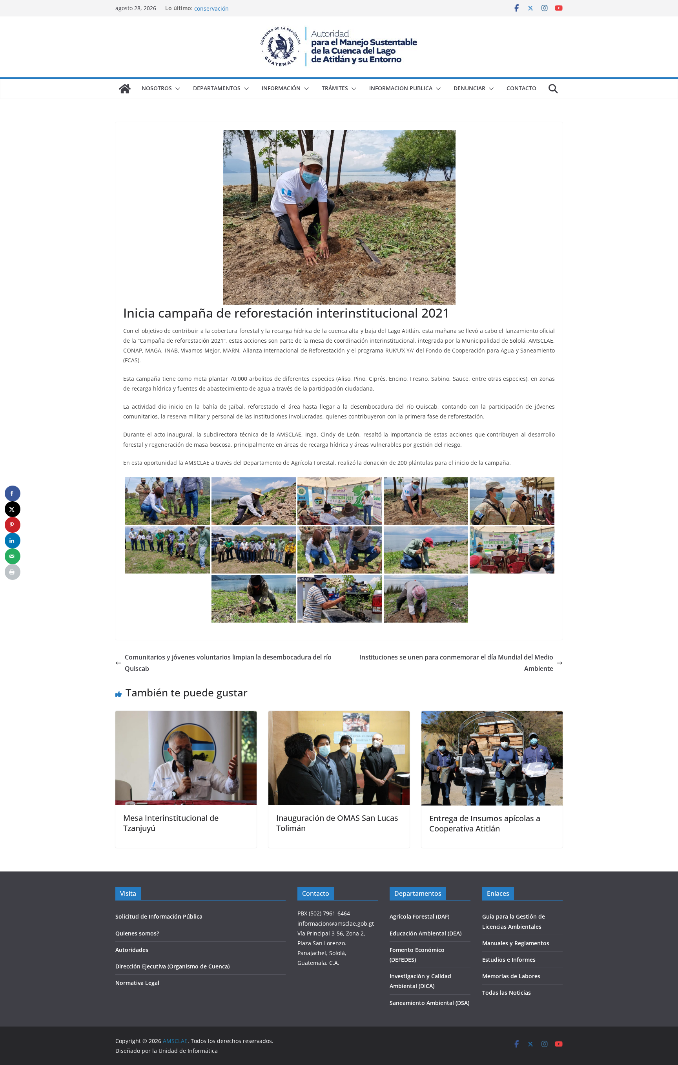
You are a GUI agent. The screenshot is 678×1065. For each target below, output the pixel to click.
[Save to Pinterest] (12, 525)
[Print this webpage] (12, 572)
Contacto (521, 88)
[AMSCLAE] (124, 88)
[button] (176, 89)
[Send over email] (12, 556)
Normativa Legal (137, 982)
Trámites (335, 88)
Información (281, 88)
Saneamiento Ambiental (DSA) (429, 1003)
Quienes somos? (137, 933)
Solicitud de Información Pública (158, 916)
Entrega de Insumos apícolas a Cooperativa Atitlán (484, 823)
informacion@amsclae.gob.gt (335, 923)
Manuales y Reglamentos (515, 943)
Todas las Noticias (506, 992)
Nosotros (157, 88)
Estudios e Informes (509, 959)
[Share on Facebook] (12, 493)
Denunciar (469, 88)
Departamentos (217, 88)
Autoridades (131, 950)
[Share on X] (12, 509)
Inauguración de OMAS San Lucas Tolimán (337, 823)
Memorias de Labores (511, 976)
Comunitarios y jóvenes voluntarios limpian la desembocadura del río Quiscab (228, 663)
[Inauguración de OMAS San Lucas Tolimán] (339, 716)
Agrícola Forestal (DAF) (419, 916)
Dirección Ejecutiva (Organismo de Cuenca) (172, 966)
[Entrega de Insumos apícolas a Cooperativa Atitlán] (492, 716)
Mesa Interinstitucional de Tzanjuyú (171, 823)
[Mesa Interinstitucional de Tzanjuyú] (186, 716)
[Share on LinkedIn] (12, 540)
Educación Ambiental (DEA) (425, 933)
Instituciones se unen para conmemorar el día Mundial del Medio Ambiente (456, 663)
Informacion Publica (400, 88)
